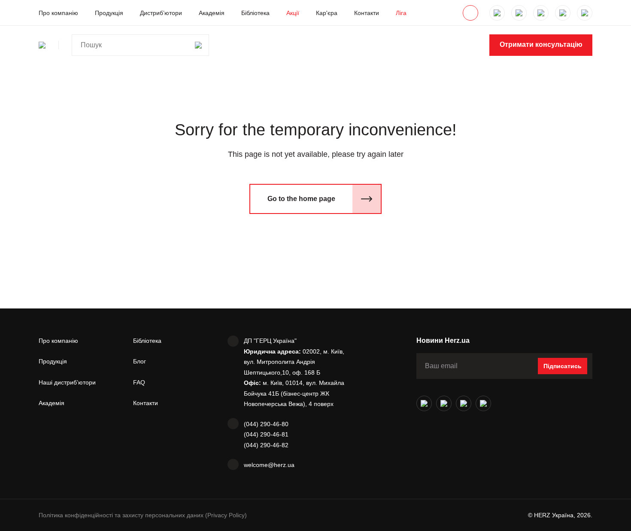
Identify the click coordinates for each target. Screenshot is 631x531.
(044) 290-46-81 (266, 434)
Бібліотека (255, 12)
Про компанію (58, 12)
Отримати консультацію (541, 44)
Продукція (109, 12)
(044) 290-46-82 (266, 445)
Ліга (401, 12)
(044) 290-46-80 (266, 424)
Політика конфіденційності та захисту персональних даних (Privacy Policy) (143, 515)
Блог (139, 361)
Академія (211, 12)
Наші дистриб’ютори (67, 382)
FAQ (139, 382)
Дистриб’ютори (161, 12)
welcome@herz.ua (269, 464)
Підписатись (562, 366)
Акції (292, 12)
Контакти (366, 12)
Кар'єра (326, 12)
